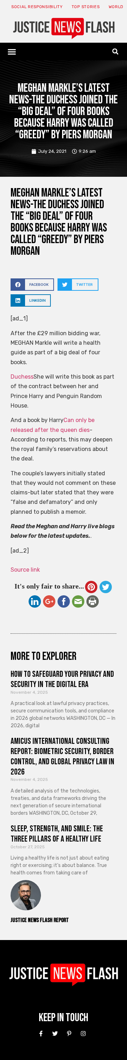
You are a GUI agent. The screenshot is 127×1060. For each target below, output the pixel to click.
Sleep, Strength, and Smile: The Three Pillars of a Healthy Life (57, 834)
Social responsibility (37, 7)
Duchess (22, 376)
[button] (12, 51)
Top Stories (86, 7)
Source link (25, 569)
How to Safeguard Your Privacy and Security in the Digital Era (62, 679)
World (116, 7)
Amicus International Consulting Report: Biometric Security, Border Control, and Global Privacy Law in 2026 (62, 756)
